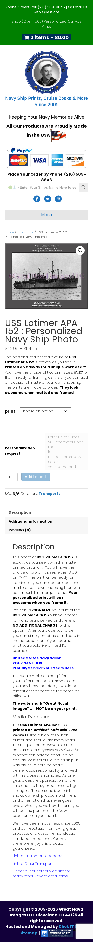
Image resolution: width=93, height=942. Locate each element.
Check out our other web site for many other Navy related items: (41, 874)
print (10, 411)
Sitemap (28, 933)
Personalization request (20, 451)
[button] (80, 250)
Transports (25, 232)
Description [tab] (20, 512)
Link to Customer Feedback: (37, 855)
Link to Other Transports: (34, 863)
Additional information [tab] (30, 521)
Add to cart (36, 477)
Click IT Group (73, 926)
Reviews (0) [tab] (20, 530)
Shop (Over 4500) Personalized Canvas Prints (46, 24)
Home (9, 232)
